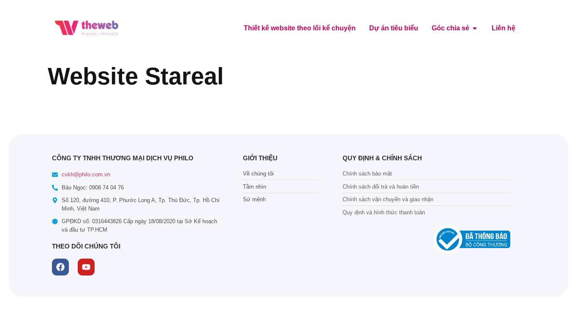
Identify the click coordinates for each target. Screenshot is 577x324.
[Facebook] (60, 267)
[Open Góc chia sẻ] (474, 28)
